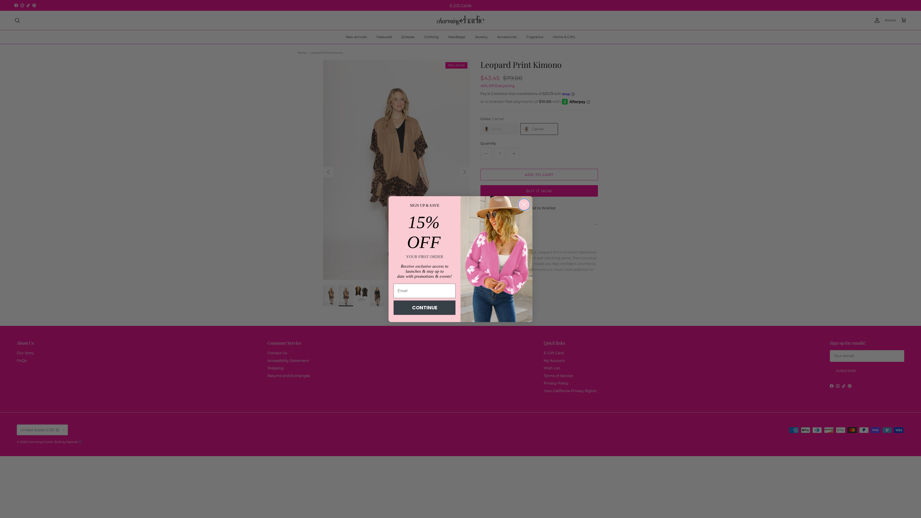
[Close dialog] (524, 205)
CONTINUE (424, 307)
